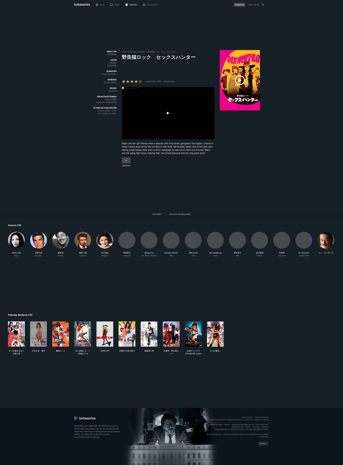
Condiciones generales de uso (243, 424)
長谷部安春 (112, 54)
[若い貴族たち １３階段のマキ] (82, 334)
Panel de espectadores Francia (257, 429)
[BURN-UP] (104, 334)
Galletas (227, 424)
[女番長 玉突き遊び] (127, 334)
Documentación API (217, 420)
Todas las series (247, 417)
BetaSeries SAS (238, 427)
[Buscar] (263, 4)
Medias (248, 427)
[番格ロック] (60, 334)
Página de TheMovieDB (106, 102)
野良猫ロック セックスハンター (162, 52)
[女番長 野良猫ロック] (171, 334)
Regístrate (239, 4)
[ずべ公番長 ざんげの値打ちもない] (215, 334)
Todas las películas (261, 417)
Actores (157, 214)
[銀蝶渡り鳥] (149, 334)
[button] (16, 244)
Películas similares (180, 214)
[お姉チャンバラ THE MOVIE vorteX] (193, 334)
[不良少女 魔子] (38, 334)
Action (142, 52)
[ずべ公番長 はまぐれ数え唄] (16, 334)
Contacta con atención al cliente (256, 420)
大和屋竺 (113, 63)
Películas (133, 52)
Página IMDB (111, 99)
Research (265, 427)
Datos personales (262, 424)
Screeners (256, 427)
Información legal (215, 424)
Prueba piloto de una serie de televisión (229, 429)
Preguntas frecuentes (235, 420)
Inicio (124, 52)
